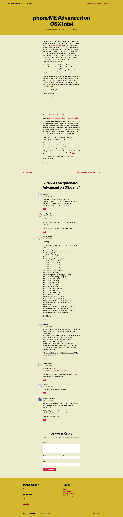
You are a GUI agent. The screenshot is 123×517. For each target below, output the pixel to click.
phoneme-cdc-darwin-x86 (55, 114)
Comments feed (68, 493)
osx (49, 163)
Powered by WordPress (45, 513)
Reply (44, 208)
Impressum (106, 3)
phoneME (54, 45)
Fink (58, 59)
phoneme (52, 163)
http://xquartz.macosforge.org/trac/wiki (55, 370)
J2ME (46, 163)
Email (63, 455)
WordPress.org (68, 496)
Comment (45, 442)
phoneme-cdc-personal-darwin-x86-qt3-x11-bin (63, 118)
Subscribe (26, 489)
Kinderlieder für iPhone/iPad (94, 3)
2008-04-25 (64, 29)
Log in (65, 489)
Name (44, 455)
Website (45, 461)
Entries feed (67, 491)
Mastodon (26, 504)
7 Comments (74, 29)
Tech (61, 12)
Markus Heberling (14, 3)
